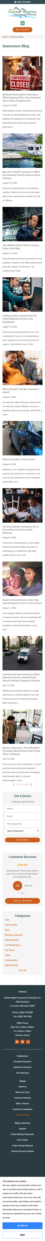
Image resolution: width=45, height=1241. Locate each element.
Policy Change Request (22, 1145)
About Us (22, 1086)
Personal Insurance (22, 1061)
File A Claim (22, 1140)
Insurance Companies (22, 1109)
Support (22, 1129)
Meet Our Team (23, 1092)
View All (22, 970)
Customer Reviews (22, 1098)
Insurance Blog (22, 1115)
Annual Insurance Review (22, 1151)
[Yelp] (28, 1042)
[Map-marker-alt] (17, 1042)
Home (5, 37)
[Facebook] (22, 1042)
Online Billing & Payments (22, 1134)
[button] (22, 23)
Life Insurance (22, 1073)
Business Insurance (22, 1067)
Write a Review (22, 1103)
